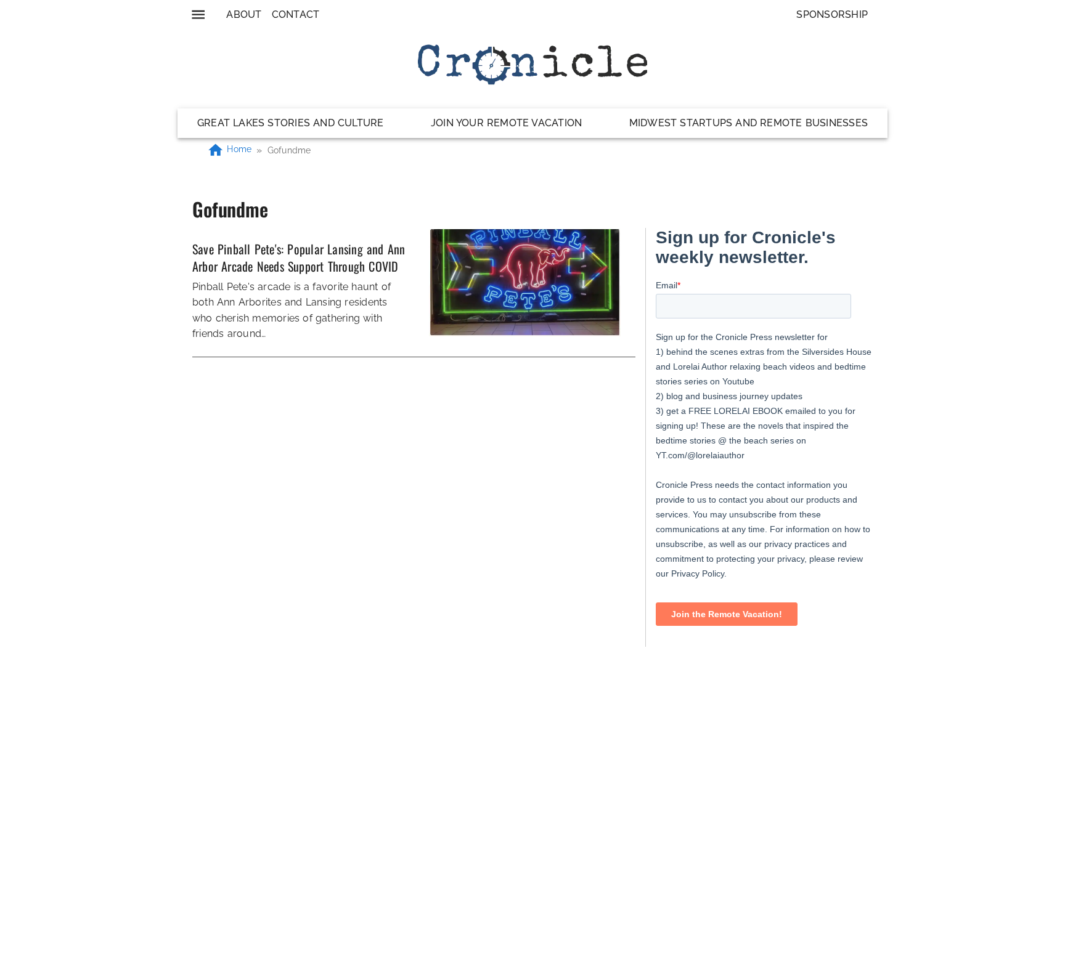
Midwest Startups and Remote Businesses (748, 123)
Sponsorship (832, 14)
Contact (296, 14)
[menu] (198, 14)
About (243, 14)
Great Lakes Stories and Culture (290, 123)
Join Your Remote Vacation (506, 123)
